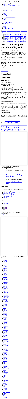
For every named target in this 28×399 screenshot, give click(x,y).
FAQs (4, 19)
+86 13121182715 (7, 197)
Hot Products (6, 203)
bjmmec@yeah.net (7, 4)
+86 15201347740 (7, 196)
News (4, 18)
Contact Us (6, 23)
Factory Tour (9, 22)
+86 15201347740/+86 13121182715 (11, 5)
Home (4, 13)
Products (5, 14)
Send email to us (4, 71)
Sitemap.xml (6, 204)
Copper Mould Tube (11, 15)
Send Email (3, 215)
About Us (5, 21)
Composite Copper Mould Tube (12, 121)
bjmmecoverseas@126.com (9, 194)
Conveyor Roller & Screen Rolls (11, 122)
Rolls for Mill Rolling (11, 17)
